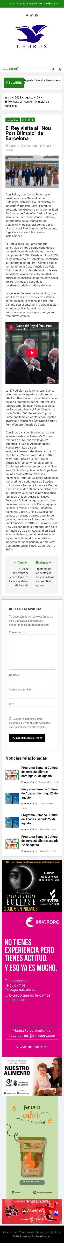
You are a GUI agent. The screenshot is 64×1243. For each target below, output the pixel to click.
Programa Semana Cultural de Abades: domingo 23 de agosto (40, 793)
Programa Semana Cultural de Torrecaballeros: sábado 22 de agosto (40, 841)
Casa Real (13, 120)
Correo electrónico (21, 689)
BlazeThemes (43, 1236)
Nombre (14, 675)
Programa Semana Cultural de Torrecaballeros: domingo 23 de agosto (40, 772)
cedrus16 (14, 145)
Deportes (28, 120)
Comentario (17, 632)
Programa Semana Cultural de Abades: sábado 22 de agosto (40, 819)
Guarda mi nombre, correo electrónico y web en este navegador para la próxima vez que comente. (30, 723)
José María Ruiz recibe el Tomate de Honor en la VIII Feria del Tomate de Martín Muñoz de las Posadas (30, 3)
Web (11, 704)
